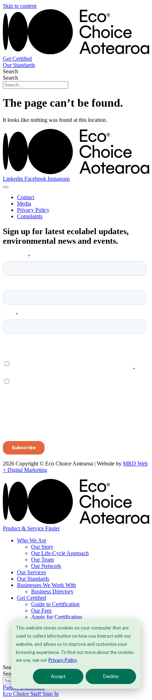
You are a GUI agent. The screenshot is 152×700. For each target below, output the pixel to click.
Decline (110, 676)
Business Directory (52, 591)
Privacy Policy (62, 660)
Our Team (42, 560)
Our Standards (33, 579)
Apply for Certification (56, 617)
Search (10, 71)
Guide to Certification (55, 604)
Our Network (46, 566)
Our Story (42, 547)
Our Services (31, 572)
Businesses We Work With (46, 585)
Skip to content (19, 6)
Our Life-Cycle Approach (60, 553)
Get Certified (31, 598)
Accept (58, 676)
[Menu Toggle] (5, 187)
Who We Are (31, 540)
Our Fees (41, 611)
